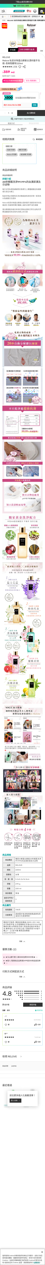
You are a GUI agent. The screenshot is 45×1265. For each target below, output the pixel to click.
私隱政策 (36, 1262)
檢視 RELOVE (9, 1056)
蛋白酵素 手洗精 (26, 154)
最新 (8, 1010)
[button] (41, 11)
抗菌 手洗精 (11, 150)
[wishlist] (20, 67)
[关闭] (42, 1252)
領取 (34, 105)
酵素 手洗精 (22, 150)
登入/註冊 (14, 1100)
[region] (22, 1257)
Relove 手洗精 (11, 154)
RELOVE (6, 57)
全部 (3, 1010)
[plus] (12, 113)
